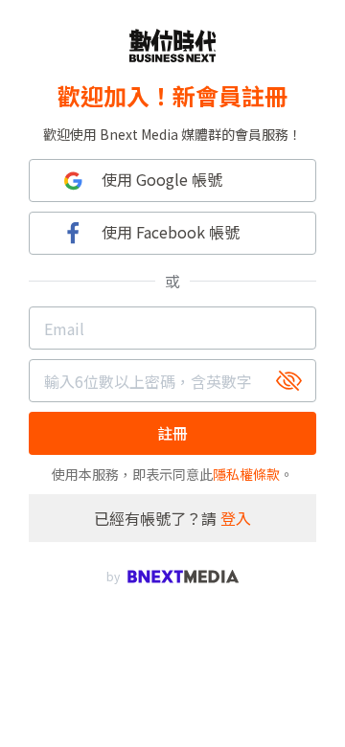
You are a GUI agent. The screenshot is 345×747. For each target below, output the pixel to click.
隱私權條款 (246, 474)
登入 (235, 518)
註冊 (172, 432)
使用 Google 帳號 (162, 179)
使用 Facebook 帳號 (171, 231)
